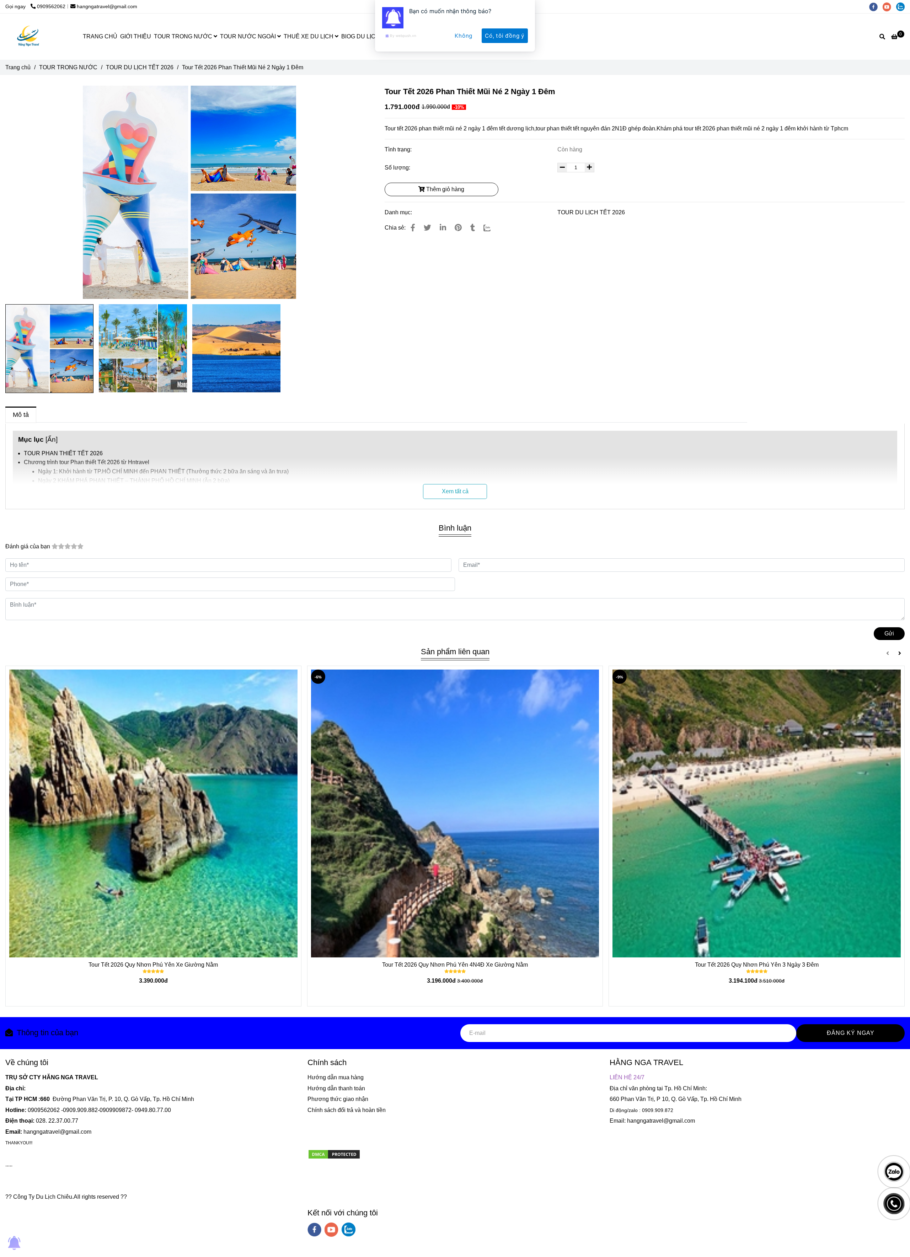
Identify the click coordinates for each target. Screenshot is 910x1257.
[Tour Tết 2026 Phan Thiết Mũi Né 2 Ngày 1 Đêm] (413, 228)
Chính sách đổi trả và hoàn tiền (346, 1110)
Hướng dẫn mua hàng (335, 1077)
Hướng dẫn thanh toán (336, 1088)
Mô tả (21, 414)
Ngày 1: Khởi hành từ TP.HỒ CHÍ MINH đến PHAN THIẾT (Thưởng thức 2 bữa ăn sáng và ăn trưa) (163, 471)
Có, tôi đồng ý (505, 35)
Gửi (889, 633)
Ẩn (51, 439)
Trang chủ (18, 67)
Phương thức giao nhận (337, 1099)
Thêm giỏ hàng (444, 189)
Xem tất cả (455, 491)
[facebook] (314, 1230)
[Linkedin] (443, 228)
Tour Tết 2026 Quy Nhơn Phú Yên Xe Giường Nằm (153, 965)
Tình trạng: (399, 149)
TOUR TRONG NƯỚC (68, 67)
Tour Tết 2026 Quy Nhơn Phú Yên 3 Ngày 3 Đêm (757, 965)
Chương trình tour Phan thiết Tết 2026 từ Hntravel (86, 462)
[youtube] (331, 1230)
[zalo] (348, 1229)
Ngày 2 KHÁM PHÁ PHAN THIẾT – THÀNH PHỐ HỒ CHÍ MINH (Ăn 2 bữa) (134, 481)
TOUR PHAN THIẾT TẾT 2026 (63, 453)
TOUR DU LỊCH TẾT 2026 (139, 67)
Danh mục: (399, 212)
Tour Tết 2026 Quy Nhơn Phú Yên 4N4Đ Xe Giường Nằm (455, 965)
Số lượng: (398, 168)
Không (463, 35)
